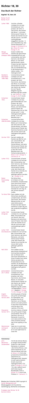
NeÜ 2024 (4, 249)
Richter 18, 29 (5, 18)
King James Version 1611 (5, 311)
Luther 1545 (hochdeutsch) (6, 231)
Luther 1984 (5, 23)
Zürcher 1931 (6, 137)
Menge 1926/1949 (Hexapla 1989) (6, 53)
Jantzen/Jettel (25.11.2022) (6, 272)
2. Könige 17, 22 (20, 292)
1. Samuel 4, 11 (22, 374)
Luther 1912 (5, 158)
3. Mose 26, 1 (19, 94)
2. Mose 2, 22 (15, 353)
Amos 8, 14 (23, 46)
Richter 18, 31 (5, 20)
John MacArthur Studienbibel (5, 342)
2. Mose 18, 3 (17, 48)
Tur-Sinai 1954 (6, 194)
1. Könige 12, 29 (18, 45)
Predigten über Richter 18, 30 (10, 390)
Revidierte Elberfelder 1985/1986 (5, 76)
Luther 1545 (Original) (5, 213)
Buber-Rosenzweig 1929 (5, 180)
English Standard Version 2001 (5, 295)
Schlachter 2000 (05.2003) (6, 120)
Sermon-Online (6, 392)
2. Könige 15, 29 (17, 49)
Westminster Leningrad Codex (5, 328)
